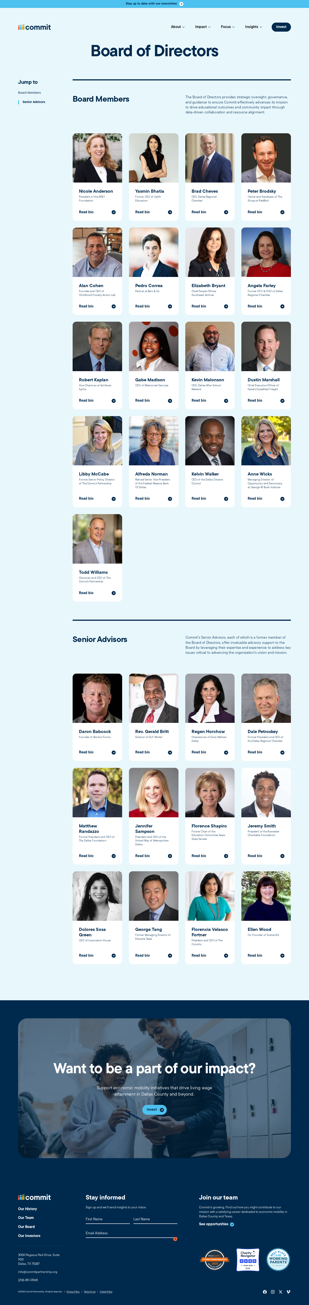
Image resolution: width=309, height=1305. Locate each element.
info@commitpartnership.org (37, 1272)
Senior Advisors (34, 102)
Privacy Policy (73, 1292)
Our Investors (29, 1236)
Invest (281, 27)
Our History (27, 1209)
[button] (177, 27)
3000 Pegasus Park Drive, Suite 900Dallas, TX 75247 (39, 1259)
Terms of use (89, 1292)
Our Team (26, 1218)
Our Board (26, 1227)
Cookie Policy (106, 1292)
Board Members (29, 93)
